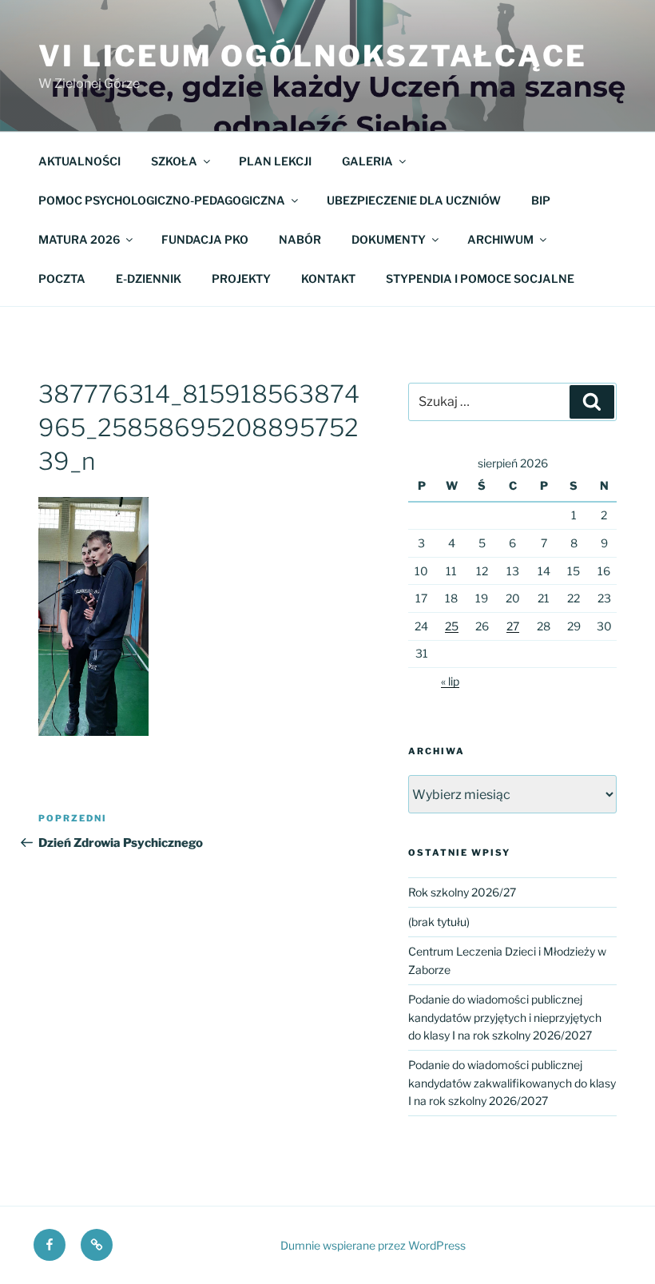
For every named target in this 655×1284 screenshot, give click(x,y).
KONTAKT (328, 278)
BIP (540, 200)
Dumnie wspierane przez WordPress (373, 1245)
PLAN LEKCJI (275, 161)
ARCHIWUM (500, 239)
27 (512, 626)
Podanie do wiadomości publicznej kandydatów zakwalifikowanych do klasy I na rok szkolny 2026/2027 (512, 1082)
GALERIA (367, 161)
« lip (450, 681)
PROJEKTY (241, 278)
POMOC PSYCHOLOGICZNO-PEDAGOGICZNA (161, 200)
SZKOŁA (174, 161)
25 (451, 626)
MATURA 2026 (79, 239)
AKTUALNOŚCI (79, 161)
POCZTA (61, 278)
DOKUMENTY (388, 239)
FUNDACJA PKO (204, 239)
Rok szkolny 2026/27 (462, 892)
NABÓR (300, 239)
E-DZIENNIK (148, 278)
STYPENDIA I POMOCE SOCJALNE (480, 278)
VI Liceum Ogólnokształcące (312, 56)
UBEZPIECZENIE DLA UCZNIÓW (414, 200)
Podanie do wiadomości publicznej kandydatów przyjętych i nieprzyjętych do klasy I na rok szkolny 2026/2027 (504, 1017)
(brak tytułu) (439, 921)
